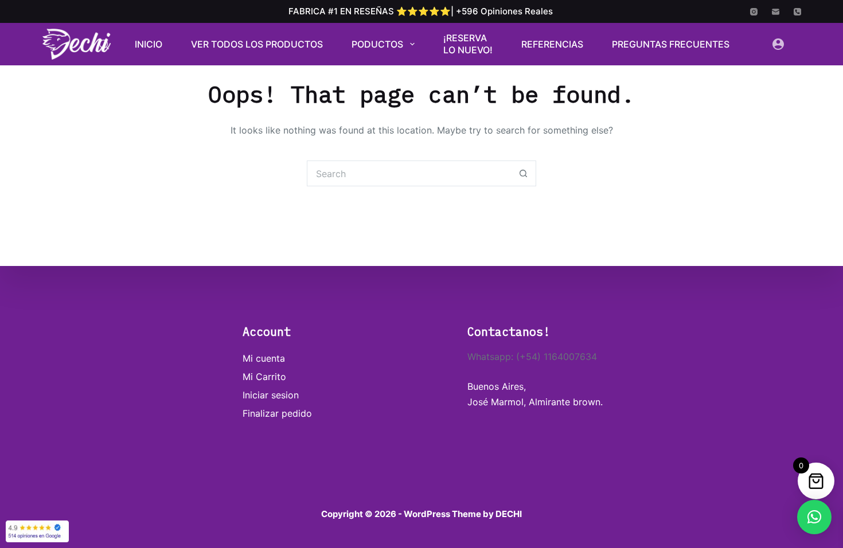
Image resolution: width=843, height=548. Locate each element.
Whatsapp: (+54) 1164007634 (532, 356)
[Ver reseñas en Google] (37, 531)
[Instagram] (754, 11)
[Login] (778, 44)
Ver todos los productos (257, 44)
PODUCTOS (377, 44)
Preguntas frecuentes (670, 44)
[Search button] (523, 173)
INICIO (148, 44)
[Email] (775, 11)
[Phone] (797, 11)
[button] (814, 517)
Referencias (552, 44)
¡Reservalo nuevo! (468, 44)
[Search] (104, 44)
